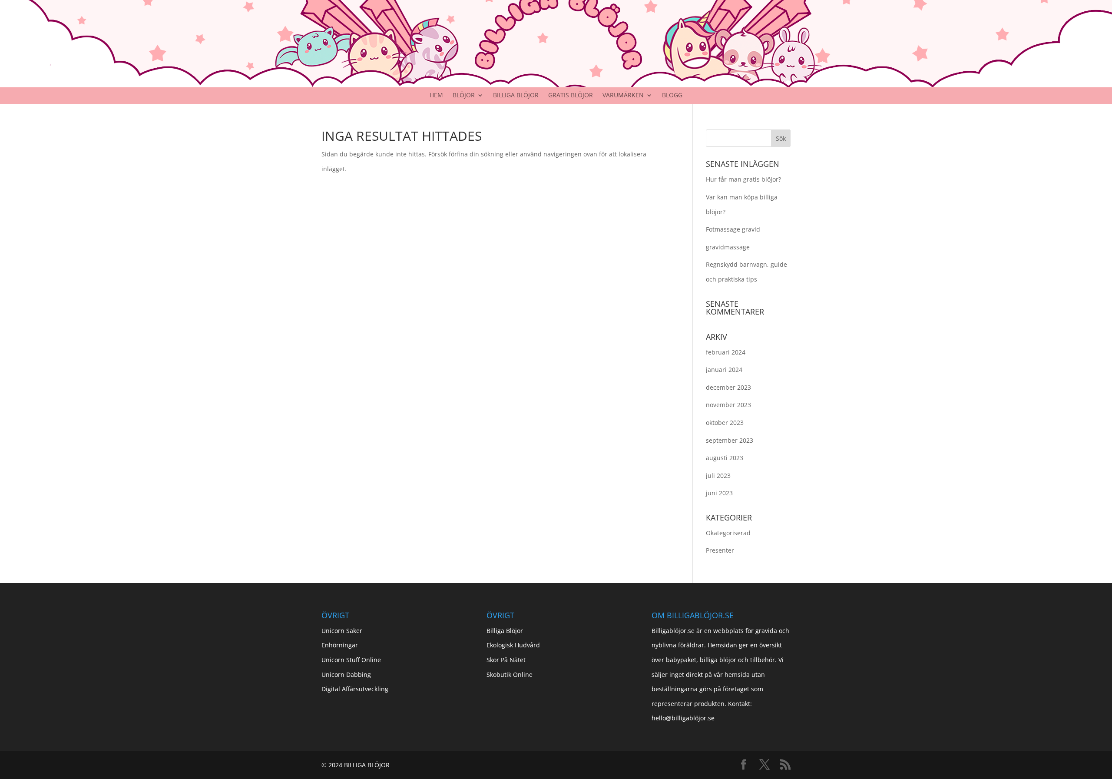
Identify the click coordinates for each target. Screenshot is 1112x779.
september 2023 (729, 440)
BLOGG (672, 95)
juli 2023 (718, 475)
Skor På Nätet (506, 660)
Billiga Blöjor (504, 631)
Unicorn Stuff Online (351, 660)
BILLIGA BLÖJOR (516, 95)
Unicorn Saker (341, 631)
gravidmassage (728, 247)
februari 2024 (725, 352)
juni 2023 (719, 493)
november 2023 (728, 405)
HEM (436, 95)
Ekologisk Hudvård (513, 645)
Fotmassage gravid (733, 229)
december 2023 (728, 387)
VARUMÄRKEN (623, 95)
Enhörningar (339, 645)
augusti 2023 (724, 458)
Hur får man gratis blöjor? (743, 179)
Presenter (720, 550)
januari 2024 (724, 369)
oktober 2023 (725, 422)
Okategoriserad (728, 533)
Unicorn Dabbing (346, 674)
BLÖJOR (464, 95)
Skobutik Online (509, 674)
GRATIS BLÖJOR (570, 95)
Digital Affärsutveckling (354, 689)
